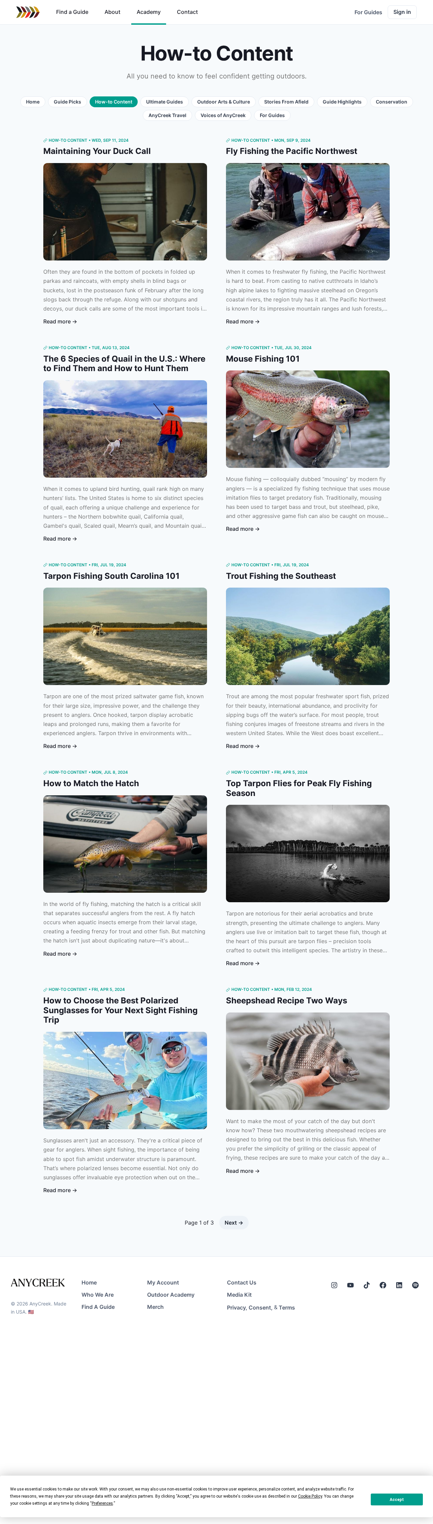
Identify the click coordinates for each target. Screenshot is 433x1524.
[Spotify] (415, 1285)
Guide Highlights (342, 102)
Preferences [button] (102, 1503)
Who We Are (98, 1294)
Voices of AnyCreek (223, 115)
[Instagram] (334, 1285)
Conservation (391, 102)
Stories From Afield (286, 102)
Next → (234, 1222)
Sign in (402, 11)
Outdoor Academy (171, 1294)
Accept (397, 1499)
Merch (155, 1306)
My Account (163, 1282)
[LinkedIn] (399, 1285)
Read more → (60, 321)
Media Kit (239, 1294)
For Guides (368, 12)
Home (33, 102)
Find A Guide (98, 1306)
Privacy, (237, 1307)
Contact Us (241, 1282)
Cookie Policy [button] (310, 1496)
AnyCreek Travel (167, 115)
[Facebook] (383, 1285)
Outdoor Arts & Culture (223, 102)
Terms (287, 1307)
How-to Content (113, 102)
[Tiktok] (366, 1285)
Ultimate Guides (164, 102)
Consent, (261, 1307)
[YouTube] (350, 1285)
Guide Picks (67, 102)
